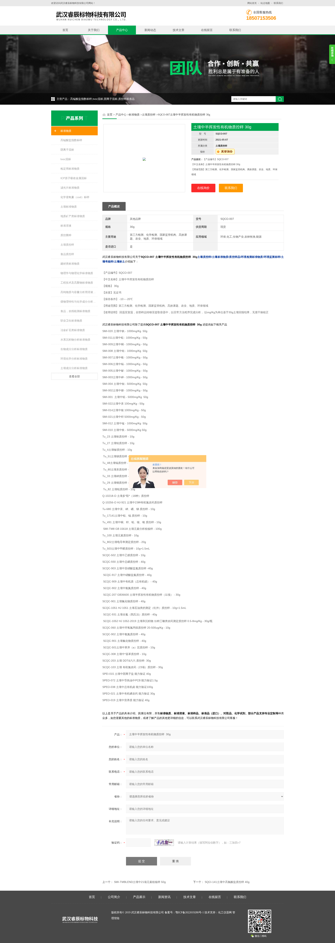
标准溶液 (65, 225)
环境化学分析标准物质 (74, 358)
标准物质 (65, 130)
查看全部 (74, 376)
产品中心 (122, 30)
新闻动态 (150, 30)
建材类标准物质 (69, 263)
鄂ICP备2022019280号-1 (189, 912)
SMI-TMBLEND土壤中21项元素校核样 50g (140, 881)
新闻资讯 (164, 897)
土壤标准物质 (68, 206)
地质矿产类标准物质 (72, 216)
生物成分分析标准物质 (74, 349)
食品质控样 (67, 254)
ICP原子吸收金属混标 (73, 178)
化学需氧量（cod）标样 (74, 197)
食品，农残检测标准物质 (75, 311)
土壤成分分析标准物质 (74, 368)
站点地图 (265, 3)
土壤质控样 (67, 244)
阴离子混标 (67, 149)
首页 (65, 30)
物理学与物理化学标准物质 (76, 273)
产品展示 (139, 897)
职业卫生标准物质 (71, 320)
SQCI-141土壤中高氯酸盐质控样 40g (227, 881)
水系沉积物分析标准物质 (75, 339)
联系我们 (278, 3)
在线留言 (207, 30)
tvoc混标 (65, 159)
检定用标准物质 (69, 168)
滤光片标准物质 (69, 187)
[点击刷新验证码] (164, 842)
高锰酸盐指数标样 (71, 140)
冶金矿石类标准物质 (72, 330)
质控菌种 (65, 235)
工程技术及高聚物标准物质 (76, 282)
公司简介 (114, 897)
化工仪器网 (225, 912)
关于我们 (93, 30)
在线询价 (203, 188)
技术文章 (178, 30)
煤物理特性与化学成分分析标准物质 (79, 301)
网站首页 (252, 3)
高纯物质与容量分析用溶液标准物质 (79, 292)
